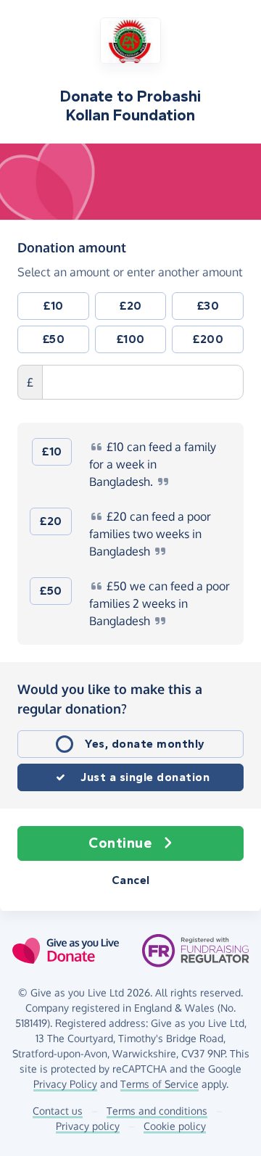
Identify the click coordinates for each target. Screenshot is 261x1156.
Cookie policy (175, 1126)
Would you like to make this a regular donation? (109, 699)
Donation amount (71, 247)
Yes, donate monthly (145, 744)
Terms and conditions (157, 1111)
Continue (120, 843)
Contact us (58, 1111)
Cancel (131, 880)
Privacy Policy (65, 1084)
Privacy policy (88, 1126)
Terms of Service (159, 1084)
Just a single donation (145, 777)
